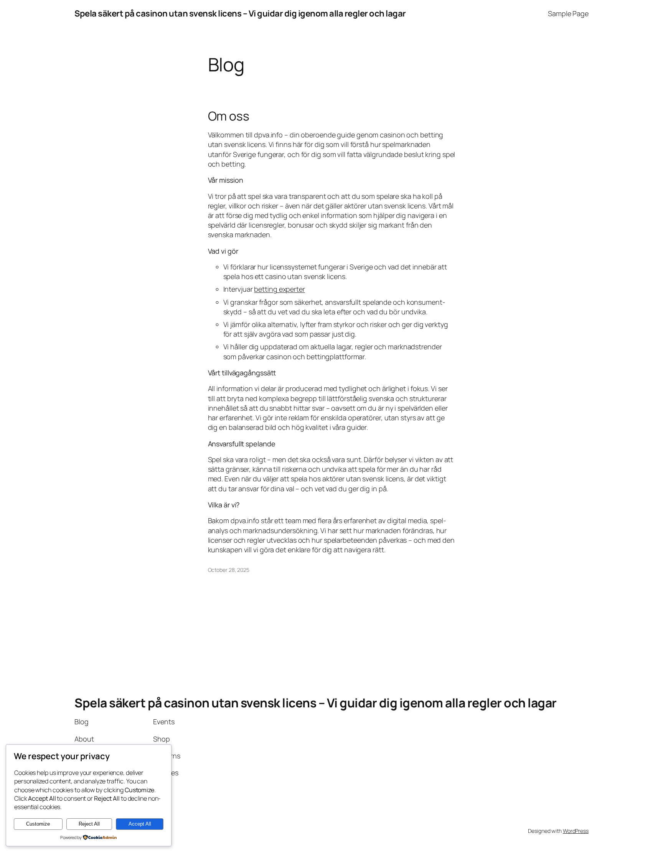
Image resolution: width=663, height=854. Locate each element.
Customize (38, 824)
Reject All (89, 824)
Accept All (140, 824)
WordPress (576, 830)
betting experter (279, 289)
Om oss (228, 116)
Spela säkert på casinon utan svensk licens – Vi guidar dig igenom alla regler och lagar (240, 13)
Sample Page (568, 13)
